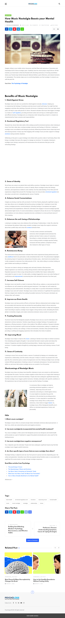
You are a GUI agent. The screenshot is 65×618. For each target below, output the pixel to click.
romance (29, 227)
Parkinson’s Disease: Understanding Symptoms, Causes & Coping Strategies (47, 529)
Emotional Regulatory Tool (21, 499)
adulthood (10, 257)
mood (27, 338)
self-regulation (17, 113)
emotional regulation (51, 192)
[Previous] (55, 547)
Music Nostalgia (16, 503)
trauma (50, 403)
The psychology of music (15, 467)
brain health (9, 499)
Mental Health (53, 499)
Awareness (8, 576)
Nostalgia (25, 503)
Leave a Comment (32, 540)
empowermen (18, 276)
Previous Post (14, 524)
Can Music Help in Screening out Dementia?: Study (22, 471)
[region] (32, 90)
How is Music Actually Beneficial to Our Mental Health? (23, 476)
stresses (44, 104)
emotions (7, 134)
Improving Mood (43, 499)
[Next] (58, 547)
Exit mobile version (32, 616)
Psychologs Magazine (12, 25)
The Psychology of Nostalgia (20, 83)
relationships (34, 503)
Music (7, 503)
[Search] (59, 4)
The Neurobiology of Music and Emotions (19, 469)
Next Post (52, 525)
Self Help (14, 576)
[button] (6, 4)
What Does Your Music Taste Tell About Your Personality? (24, 473)
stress (41, 503)
